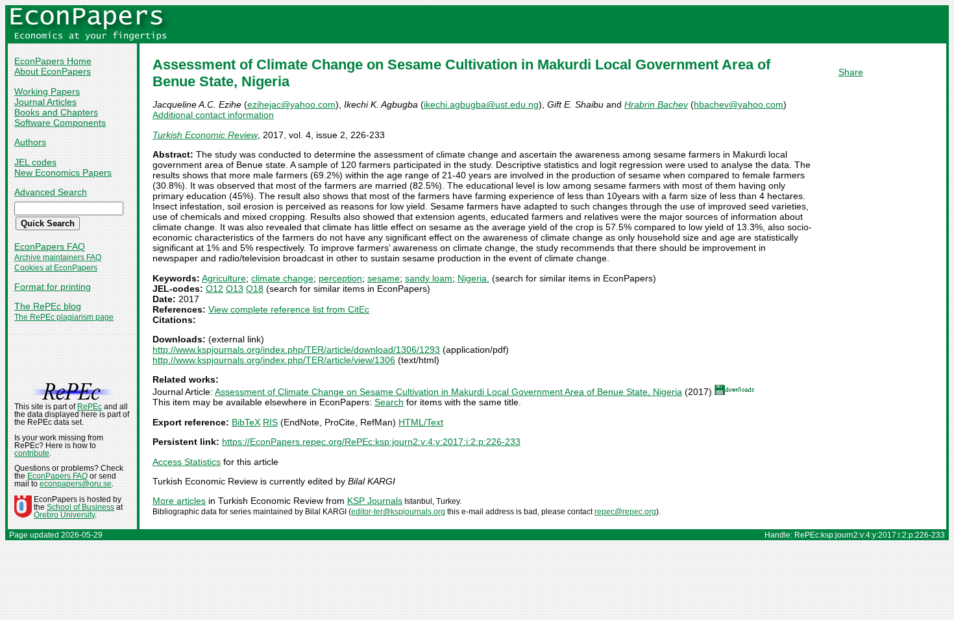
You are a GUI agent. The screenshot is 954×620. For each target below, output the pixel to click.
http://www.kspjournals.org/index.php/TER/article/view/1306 (274, 360)
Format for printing (52, 286)
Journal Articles (45, 102)
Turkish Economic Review (205, 135)
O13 (234, 288)
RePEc (89, 407)
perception (340, 278)
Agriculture (224, 278)
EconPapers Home (53, 61)
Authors (30, 142)
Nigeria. (473, 278)
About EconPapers (52, 71)
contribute (31, 453)
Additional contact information (213, 115)
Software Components (60, 122)
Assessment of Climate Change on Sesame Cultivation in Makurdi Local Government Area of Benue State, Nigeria (448, 392)
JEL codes (35, 162)
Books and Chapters (56, 112)
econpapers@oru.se (76, 484)
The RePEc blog (47, 306)
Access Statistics (187, 462)
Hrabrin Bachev (656, 104)
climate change (282, 278)
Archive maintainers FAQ (57, 257)
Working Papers (47, 91)
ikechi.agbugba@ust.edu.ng (481, 104)
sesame (383, 278)
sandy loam (428, 278)
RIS (270, 422)
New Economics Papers (63, 172)
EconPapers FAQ (49, 246)
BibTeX (246, 422)
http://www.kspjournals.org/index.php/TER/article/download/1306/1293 (296, 349)
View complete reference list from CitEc (288, 309)
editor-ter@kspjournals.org (398, 512)
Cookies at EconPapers (55, 268)
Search (389, 402)
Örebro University (64, 515)
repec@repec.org (625, 512)
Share (850, 72)
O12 (214, 288)
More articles (179, 500)
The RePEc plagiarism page (64, 317)
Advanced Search (50, 192)
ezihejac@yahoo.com (291, 104)
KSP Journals (374, 500)
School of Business (80, 507)
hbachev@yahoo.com (738, 104)
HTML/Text (420, 422)
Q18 (254, 288)
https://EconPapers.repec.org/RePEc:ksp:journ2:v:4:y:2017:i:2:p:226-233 (371, 441)
